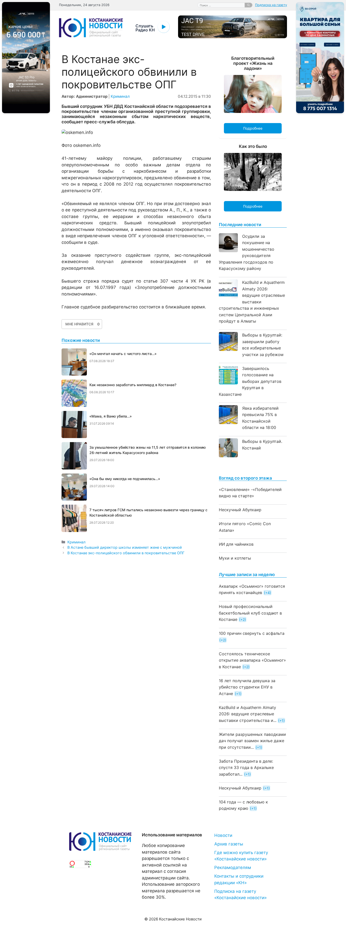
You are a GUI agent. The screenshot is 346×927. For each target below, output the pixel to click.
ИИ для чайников (236, 544)
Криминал (120, 96)
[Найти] (248, 5)
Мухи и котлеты (235, 558)
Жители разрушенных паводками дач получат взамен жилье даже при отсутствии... (252, 741)
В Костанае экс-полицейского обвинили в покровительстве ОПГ (125, 553)
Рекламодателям (232, 867)
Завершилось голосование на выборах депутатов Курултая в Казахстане (250, 381)
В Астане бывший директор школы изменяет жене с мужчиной (124, 547)
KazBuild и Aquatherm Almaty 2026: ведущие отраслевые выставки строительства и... (247, 714)
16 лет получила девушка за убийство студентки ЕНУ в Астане (247, 687)
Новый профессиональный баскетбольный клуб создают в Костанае (250, 613)
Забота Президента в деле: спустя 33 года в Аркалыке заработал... (246, 768)
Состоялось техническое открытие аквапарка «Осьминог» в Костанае (252, 660)
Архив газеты (228, 843)
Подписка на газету (271, 5)
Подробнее (252, 128)
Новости (223, 835)
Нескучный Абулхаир (240, 509)
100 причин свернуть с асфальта (251, 633)
